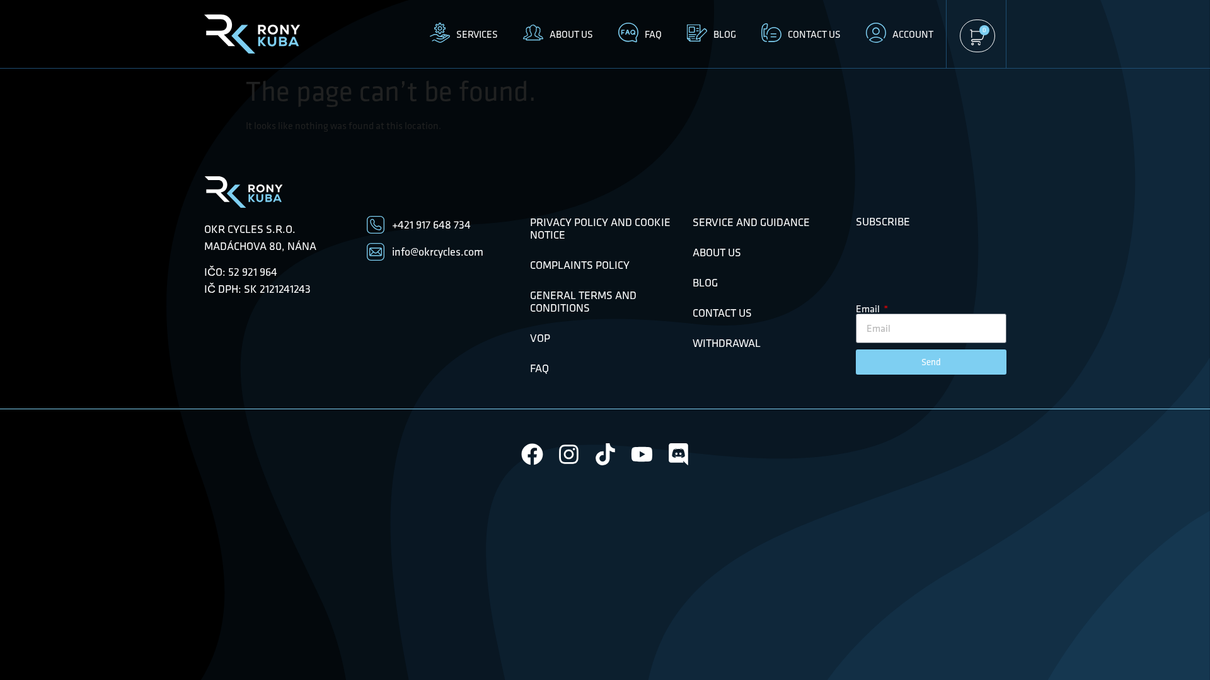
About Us (717, 252)
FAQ (539, 368)
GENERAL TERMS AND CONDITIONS (583, 301)
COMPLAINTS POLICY (580, 265)
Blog (705, 282)
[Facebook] (532, 454)
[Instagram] (569, 454)
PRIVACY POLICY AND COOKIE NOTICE (600, 228)
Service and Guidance (751, 222)
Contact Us (722, 313)
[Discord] (678, 454)
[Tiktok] (605, 454)
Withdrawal (727, 343)
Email (869, 308)
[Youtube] (642, 454)
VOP (540, 338)
